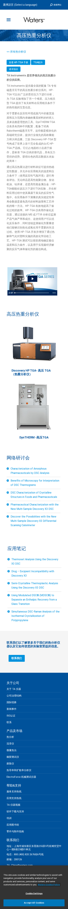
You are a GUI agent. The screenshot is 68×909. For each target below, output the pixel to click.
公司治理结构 (14, 695)
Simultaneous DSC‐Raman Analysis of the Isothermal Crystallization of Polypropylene (35, 616)
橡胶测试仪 (13, 756)
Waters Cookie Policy (49, 884)
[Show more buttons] (54, 293)
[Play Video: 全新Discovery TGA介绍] (32, 279)
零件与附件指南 (15, 831)
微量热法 (12, 750)
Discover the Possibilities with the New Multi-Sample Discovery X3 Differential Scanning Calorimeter (33, 521)
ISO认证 (11, 715)
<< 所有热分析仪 (16, 51)
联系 (9, 722)
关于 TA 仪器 (14, 689)
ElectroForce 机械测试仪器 (21, 776)
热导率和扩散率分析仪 (19, 770)
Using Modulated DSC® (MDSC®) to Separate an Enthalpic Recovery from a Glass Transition (34, 600)
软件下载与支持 (15, 811)
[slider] (32, 293)
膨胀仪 (10, 763)
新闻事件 (12, 708)
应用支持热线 (14, 798)
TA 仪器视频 (13, 804)
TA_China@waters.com (20, 865)
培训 (9, 818)
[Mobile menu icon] (9, 20)
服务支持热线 (14, 791)
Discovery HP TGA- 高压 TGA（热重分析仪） (31, 372)
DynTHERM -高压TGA (34, 437)
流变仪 (10, 743)
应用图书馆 (13, 824)
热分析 (10, 736)
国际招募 (12, 702)
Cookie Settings (34, 893)
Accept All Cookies (34, 903)
